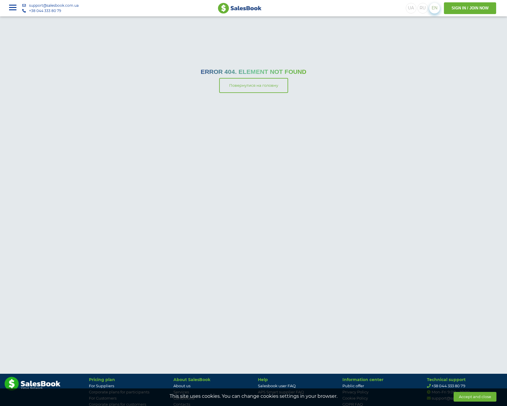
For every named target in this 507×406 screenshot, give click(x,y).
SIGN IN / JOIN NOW (470, 8)
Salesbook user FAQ (277, 385)
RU (423, 8)
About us (181, 385)
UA (411, 8)
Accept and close (475, 396)
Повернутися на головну (253, 85)
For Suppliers (101, 385)
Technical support (446, 379)
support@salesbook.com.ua (54, 5)
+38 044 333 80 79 (45, 11)
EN (434, 8)
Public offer (353, 385)
